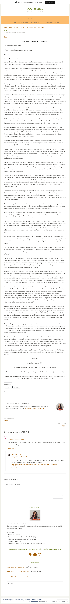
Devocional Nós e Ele (29, 18)
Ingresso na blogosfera (50, 18)
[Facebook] (35, 555)
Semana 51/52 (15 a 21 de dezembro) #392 (18, 576)
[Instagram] (39, 555)
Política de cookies (34, 601)
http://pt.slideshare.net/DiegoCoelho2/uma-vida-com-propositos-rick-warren (34, 465)
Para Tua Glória (35, 8)
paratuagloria (17, 455)
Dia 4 (5, 37)
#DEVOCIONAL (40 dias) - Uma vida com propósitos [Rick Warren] (25, 27)
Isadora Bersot (21, 33)
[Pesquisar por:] (35, 583)
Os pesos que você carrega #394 (16, 567)
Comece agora (49, 2)
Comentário (58, 497)
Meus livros (35, 22)
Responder (11, 448)
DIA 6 (61, 425)
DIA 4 (9, 419)
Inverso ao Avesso (21, 22)
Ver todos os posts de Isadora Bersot (35, 408)
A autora (15, 18)
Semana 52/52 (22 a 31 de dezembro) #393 (18, 571)
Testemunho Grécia (51, 22)
